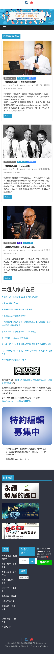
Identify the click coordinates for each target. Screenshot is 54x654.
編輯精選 (32, 78)
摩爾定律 (46, 169)
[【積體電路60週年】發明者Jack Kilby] (27, 207)
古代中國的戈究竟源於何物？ (14, 360)
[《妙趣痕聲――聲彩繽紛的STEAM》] (20, 505)
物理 (19, 243)
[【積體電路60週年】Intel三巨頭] (27, 126)
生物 (3, 583)
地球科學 (5, 596)
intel (35, 169)
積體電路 (47, 250)
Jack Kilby (37, 250)
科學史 (14, 596)
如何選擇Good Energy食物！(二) (15, 338)
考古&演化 (6, 572)
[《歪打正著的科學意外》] (20, 524)
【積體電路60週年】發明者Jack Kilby (19, 247)
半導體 (36, 85)
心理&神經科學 (8, 601)
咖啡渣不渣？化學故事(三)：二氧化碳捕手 (19, 332)
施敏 (41, 85)
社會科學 (6, 588)
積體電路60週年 (11, 88)
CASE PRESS (25, 85)
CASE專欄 (6, 619)
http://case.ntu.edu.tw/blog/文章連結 (16, 401)
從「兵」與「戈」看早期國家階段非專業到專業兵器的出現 (26, 344)
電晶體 (20, 88)
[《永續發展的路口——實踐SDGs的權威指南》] (20, 485)
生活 (4, 575)
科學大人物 (21, 78)
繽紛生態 (7, 606)
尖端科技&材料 (10, 78)
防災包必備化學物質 (10, 303)
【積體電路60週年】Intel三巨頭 (17, 166)
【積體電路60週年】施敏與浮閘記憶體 (20, 82)
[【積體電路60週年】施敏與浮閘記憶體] (27, 43)
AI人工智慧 (6, 556)
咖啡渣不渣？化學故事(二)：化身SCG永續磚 (20, 297)
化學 (9, 564)
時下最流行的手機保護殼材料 (14, 316)
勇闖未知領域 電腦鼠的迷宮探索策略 (17, 310)
